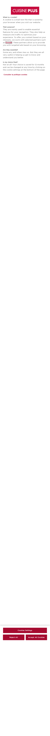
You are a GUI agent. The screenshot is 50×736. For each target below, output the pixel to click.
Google (8, 42)
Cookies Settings (25, 630)
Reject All (13, 637)
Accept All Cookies (36, 637)
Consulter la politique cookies (15, 74)
